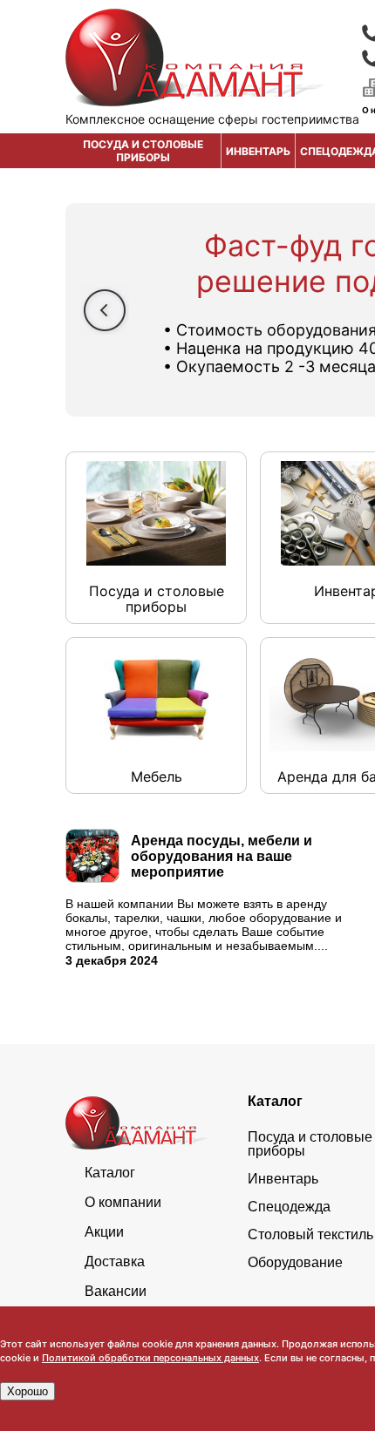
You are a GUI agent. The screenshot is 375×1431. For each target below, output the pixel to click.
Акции (104, 1232)
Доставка (115, 1262)
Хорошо (27, 1391)
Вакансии (116, 1292)
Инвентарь (258, 151)
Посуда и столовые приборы (143, 151)
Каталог (110, 1173)
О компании (123, 1203)
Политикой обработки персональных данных (150, 1358)
